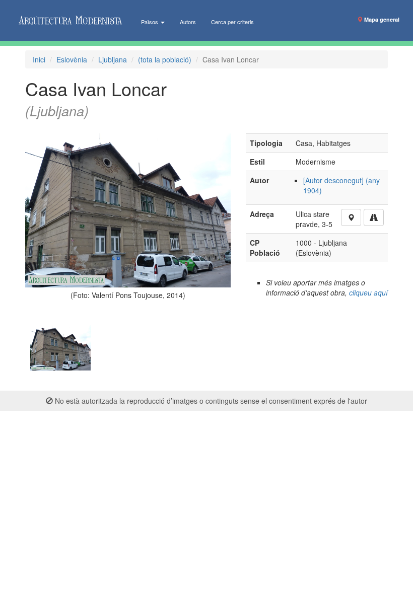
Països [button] (150, 22)
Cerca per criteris (232, 22)
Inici (39, 59)
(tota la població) (164, 59)
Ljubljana (112, 59)
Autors (188, 22)
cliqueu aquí (368, 292)
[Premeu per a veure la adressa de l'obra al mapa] (351, 217)
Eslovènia (71, 59)
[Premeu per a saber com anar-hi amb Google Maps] (374, 217)
